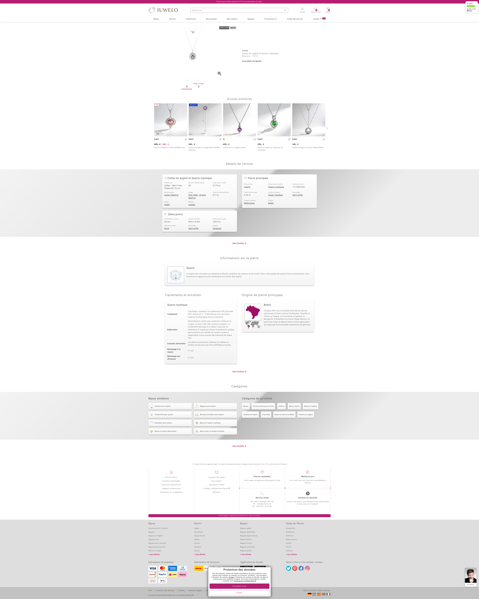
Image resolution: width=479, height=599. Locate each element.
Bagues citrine (246, 543)
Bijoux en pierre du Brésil (284, 414)
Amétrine (289, 536)
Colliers (281, 406)
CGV (150, 591)
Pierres (172, 19)
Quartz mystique (276, 186)
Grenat (197, 551)
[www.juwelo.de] (309, 594)
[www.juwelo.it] (328, 594)
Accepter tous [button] (239, 586)
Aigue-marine (199, 536)
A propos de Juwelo (217, 477)
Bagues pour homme (156, 547)
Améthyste (290, 532)
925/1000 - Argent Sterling (197, 196)
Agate (196, 528)
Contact (209, 591)
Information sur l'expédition (171, 492)
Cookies (181, 591)
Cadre (167, 204)
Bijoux (156, 19)
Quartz (247, 186)
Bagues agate (245, 528)
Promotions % (270, 19)
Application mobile (216, 485)
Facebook (301, 568)
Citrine (197, 543)
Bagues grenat (246, 551)
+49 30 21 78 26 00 (264, 506)
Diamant (197, 547)
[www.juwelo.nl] (314, 594)
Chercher (285, 10)
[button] (302, 10)
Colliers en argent (306, 414)
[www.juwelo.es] (319, 594)
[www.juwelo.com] (324, 594)
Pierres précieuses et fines (263, 406)
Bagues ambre (246, 539)
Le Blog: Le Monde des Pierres (215, 488)
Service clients (171, 477)
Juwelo (191, 204)
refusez (231, 577)
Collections (191, 19)
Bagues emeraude (247, 547)
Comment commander (171, 481)
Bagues (251, 19)
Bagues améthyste (247, 532)
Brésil (271, 203)
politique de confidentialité (244, 581)
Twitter (288, 568)
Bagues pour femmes (157, 543)
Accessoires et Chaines (158, 528)
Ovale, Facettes (275, 195)
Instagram (307, 568)
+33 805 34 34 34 (264, 504)
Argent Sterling (171, 195)
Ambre (197, 539)
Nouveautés (211, 19)
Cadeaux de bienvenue (171, 488)
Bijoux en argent (310, 406)
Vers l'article (238, 243)
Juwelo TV (319, 19)
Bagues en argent (155, 536)
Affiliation (217, 492)
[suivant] (327, 128)
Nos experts (217, 481)
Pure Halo (266, 414)
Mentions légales (195, 591)
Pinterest (294, 568)
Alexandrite (290, 528)
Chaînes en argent (250, 414)
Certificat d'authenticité (171, 485)
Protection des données (165, 591)
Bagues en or (153, 539)
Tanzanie (217, 228)
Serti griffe (298, 195)
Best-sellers (232, 19)
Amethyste (198, 532)
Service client (262, 497)
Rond (166, 228)
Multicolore (249, 203)
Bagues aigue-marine (248, 536)
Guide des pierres (295, 19)
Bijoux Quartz (294, 406)
